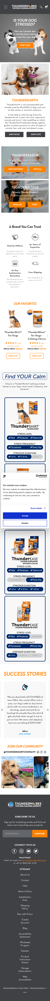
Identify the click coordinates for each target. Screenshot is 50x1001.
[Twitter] (35, 853)
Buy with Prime (25, 914)
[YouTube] (28, 853)
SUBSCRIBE (40, 834)
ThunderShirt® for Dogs (13, 334)
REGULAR (17, 204)
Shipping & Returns (10, 988)
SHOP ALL (37, 169)
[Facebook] (14, 853)
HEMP (34, 204)
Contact (25, 880)
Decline (25, 523)
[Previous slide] (2, 710)
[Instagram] (21, 853)
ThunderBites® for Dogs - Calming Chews (37, 335)
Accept (25, 515)
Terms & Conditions (37, 988)
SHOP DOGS (14, 134)
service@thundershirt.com (34, 860)
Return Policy (25, 891)
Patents (25, 951)
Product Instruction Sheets (25, 960)
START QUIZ (25, 45)
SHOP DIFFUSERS (15, 169)
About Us (25, 875)
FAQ (25, 886)
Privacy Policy (23, 988)
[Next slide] (47, 336)
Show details (36, 508)
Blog (25, 928)
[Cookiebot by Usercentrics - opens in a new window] (36, 476)
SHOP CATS (36, 134)
